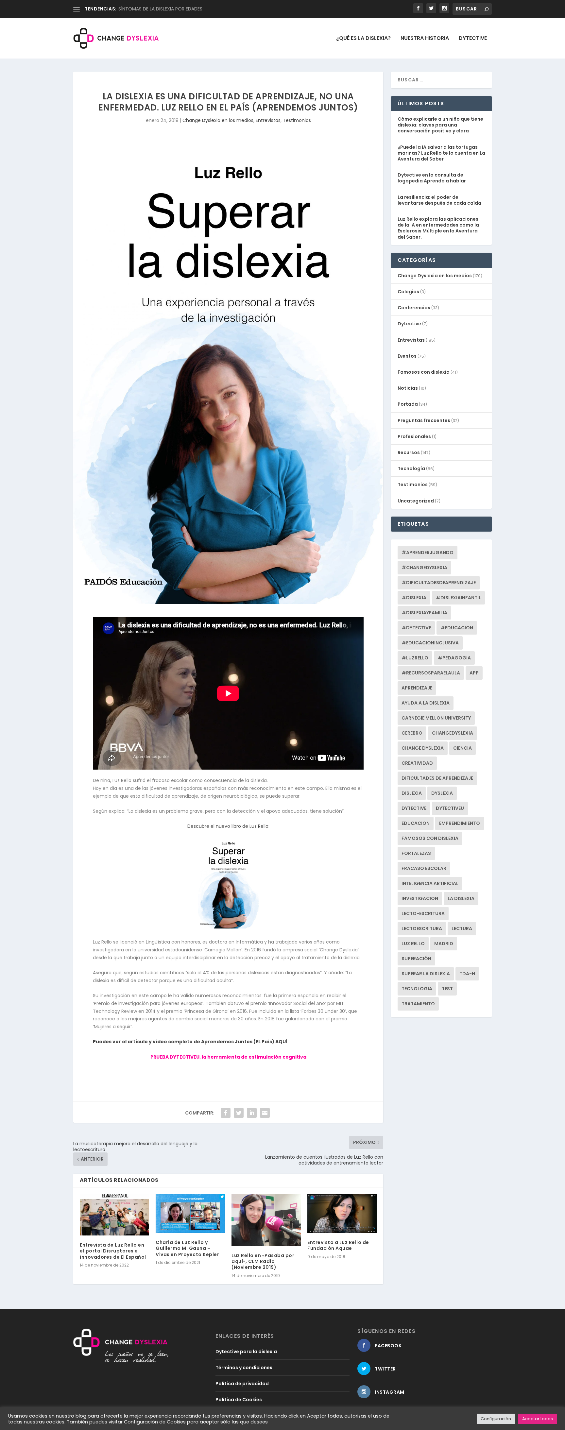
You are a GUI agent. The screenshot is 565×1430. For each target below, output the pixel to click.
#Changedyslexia (424, 567)
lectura (462, 928)
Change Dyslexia (423, 748)
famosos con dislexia (430, 838)
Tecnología (411, 468)
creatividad (417, 763)
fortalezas (416, 853)
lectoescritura (422, 928)
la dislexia (461, 898)
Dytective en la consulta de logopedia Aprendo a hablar (432, 178)
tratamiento (418, 1003)
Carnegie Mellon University (436, 718)
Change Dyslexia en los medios (217, 120)
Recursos (409, 452)
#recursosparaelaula (431, 673)
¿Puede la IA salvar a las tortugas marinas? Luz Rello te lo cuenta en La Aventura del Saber (441, 153)
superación (416, 958)
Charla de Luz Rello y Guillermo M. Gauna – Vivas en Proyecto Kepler (187, 1248)
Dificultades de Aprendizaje (437, 778)
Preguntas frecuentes (424, 420)
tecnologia (417, 988)
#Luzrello (415, 658)
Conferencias (414, 307)
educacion (416, 823)
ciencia (462, 748)
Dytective (473, 39)
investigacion (420, 898)
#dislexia (414, 597)
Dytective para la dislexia (246, 1351)
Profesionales (414, 436)
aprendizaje (417, 688)
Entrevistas (268, 120)
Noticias (408, 388)
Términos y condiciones (243, 1367)
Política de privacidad (242, 1383)
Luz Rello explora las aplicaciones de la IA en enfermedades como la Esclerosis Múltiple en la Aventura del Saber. (438, 228)
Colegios (408, 291)
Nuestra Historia (425, 39)
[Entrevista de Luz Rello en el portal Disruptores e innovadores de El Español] (114, 1214)
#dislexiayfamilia (424, 612)
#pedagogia (454, 658)
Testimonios (297, 120)
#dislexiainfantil (458, 597)
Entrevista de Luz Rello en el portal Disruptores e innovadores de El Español (113, 1251)
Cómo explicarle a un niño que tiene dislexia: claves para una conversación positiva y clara (440, 125)
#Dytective (416, 627)
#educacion (456, 627)
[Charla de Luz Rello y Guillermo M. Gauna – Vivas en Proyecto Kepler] (190, 1213)
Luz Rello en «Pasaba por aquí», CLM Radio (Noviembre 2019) (262, 1261)
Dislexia (412, 793)
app (474, 673)
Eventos (407, 356)
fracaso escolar (424, 868)
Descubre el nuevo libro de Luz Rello (227, 826)
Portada (408, 404)
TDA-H (467, 973)
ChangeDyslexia (452, 733)
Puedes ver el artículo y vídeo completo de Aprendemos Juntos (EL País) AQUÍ (190, 1041)
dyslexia (442, 793)
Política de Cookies (238, 1399)
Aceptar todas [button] (537, 1419)
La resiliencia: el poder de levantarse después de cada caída (439, 200)
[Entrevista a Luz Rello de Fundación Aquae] (342, 1213)
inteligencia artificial (430, 883)
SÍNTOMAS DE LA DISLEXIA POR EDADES (160, 9)
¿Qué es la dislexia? (363, 39)
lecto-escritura (423, 913)
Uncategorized (416, 501)
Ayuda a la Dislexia (426, 703)
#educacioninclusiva (430, 642)
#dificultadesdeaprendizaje (439, 582)
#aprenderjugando (428, 552)
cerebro (412, 733)
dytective (414, 808)
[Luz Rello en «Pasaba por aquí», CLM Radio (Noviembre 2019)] (266, 1220)
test (447, 988)
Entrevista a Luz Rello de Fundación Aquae (338, 1245)
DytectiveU (450, 808)
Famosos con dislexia (424, 372)
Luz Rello (413, 943)
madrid (443, 943)
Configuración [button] (496, 1419)
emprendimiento (459, 823)
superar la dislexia (426, 973)
